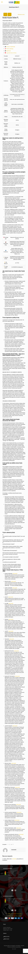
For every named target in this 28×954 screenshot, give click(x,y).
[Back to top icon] (25, 951)
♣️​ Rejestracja (8, 50)
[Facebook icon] (12, 949)
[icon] (15, 949)
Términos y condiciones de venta (15, 913)
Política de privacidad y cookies (14, 915)
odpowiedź (15, 573)
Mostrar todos (22, 14)
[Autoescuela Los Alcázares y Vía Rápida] (14, 2)
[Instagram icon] (14, 949)
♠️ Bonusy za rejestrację (10, 46)
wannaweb (13, 849)
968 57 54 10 (6, 939)
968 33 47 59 (6, 936)
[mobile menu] (2, 2)
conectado (14, 858)
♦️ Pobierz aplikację (9, 48)
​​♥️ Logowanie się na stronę (10, 52)
